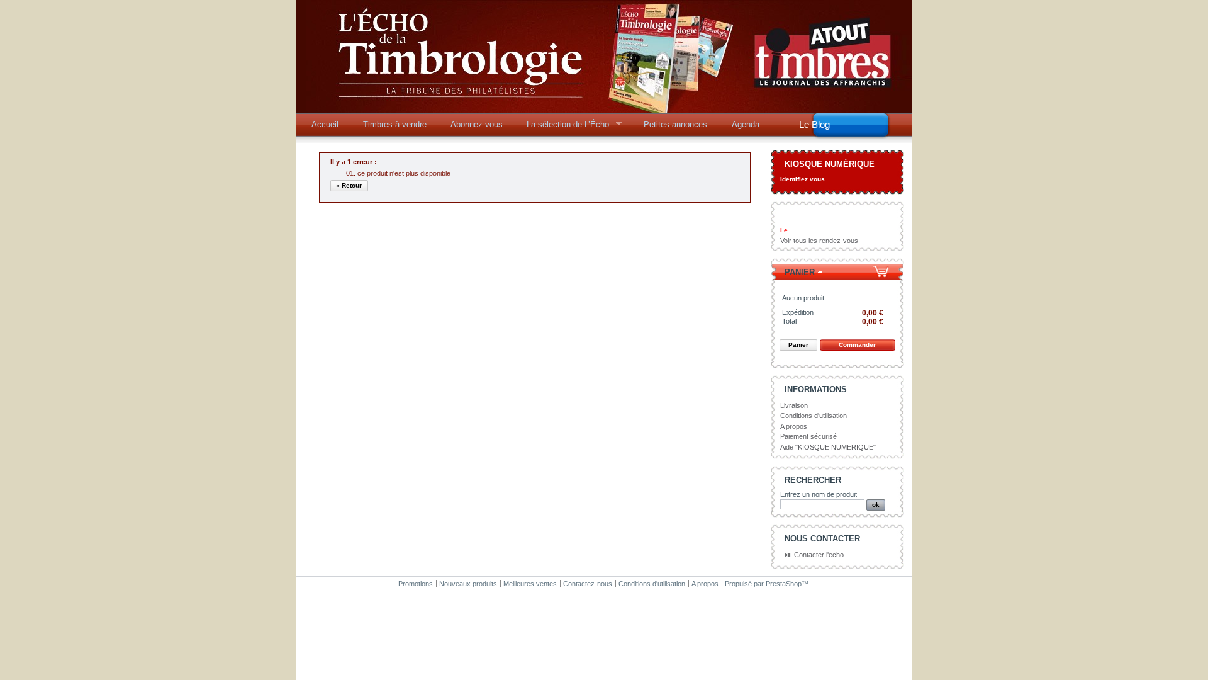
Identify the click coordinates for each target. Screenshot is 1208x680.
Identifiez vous (802, 179)
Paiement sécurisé (808, 436)
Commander (857, 344)
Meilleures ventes (530, 583)
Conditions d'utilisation (813, 415)
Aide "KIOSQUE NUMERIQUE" (828, 447)
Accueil (324, 124)
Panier (800, 272)
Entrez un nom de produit (818, 494)
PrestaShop (784, 583)
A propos (793, 426)
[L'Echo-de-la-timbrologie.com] (604, 108)
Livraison (794, 405)
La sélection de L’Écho (563, 128)
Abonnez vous (476, 124)
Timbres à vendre (395, 124)
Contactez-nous (587, 583)
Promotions (415, 583)
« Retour (349, 185)
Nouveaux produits (468, 583)
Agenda (745, 124)
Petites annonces (675, 124)
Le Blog (814, 124)
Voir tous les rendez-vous (819, 240)
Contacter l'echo (819, 554)
